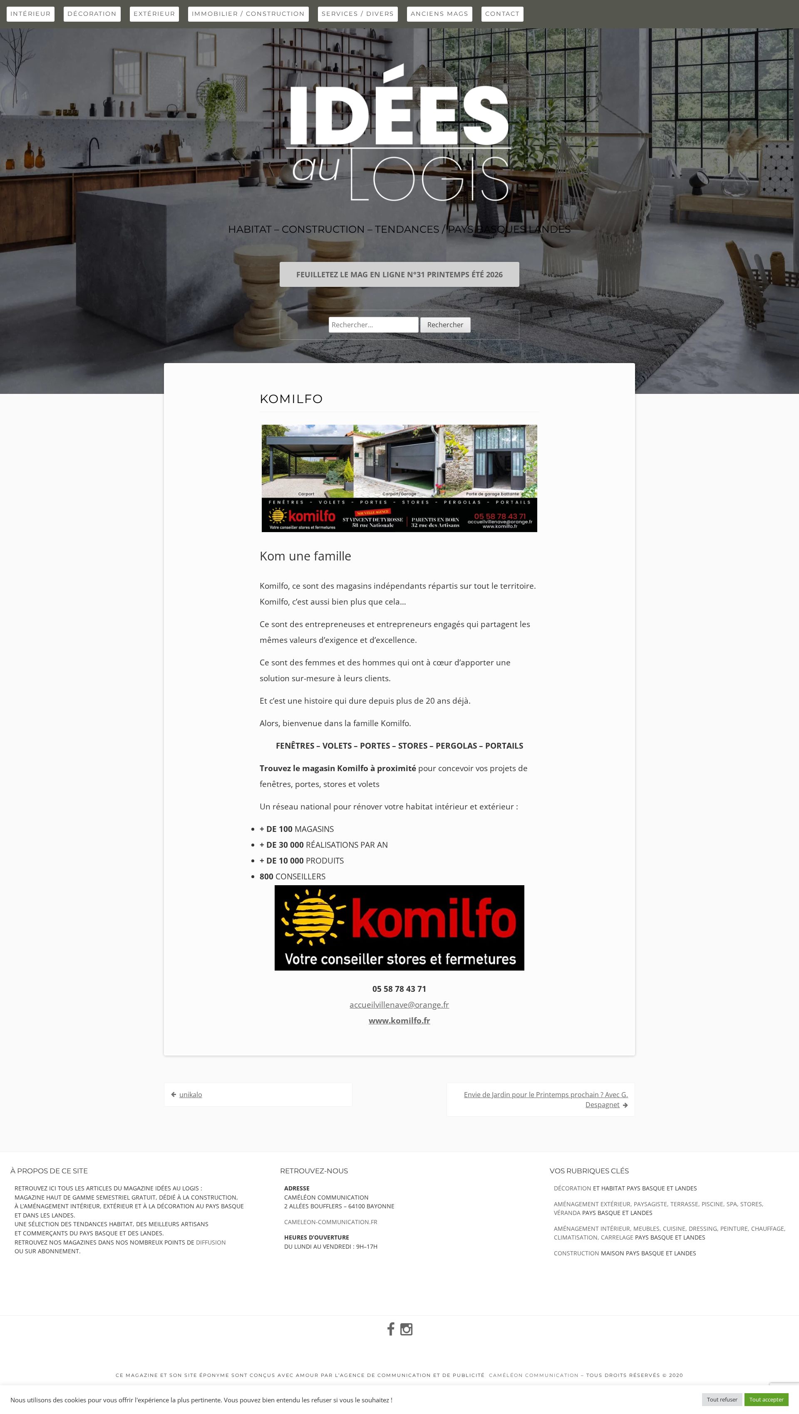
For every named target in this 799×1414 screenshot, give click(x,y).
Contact (502, 13)
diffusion (211, 1242)
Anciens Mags (440, 13)
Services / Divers (358, 13)
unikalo (190, 1094)
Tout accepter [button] (766, 1399)
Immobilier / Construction (248, 13)
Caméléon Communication (534, 1375)
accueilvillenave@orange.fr (399, 1004)
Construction (576, 1253)
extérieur (154, 13)
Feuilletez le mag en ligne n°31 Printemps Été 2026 (399, 274)
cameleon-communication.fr (330, 1222)
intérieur (30, 13)
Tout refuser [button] (722, 1399)
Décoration (92, 13)
